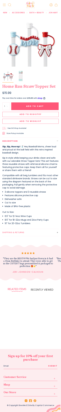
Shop (7, 384)
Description (10, 141)
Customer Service (15, 377)
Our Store (10, 392)
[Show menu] (4, 5)
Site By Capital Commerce (41, 405)
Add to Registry (31, 114)
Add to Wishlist (30, 121)
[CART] (56, 5)
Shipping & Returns (13, 232)
